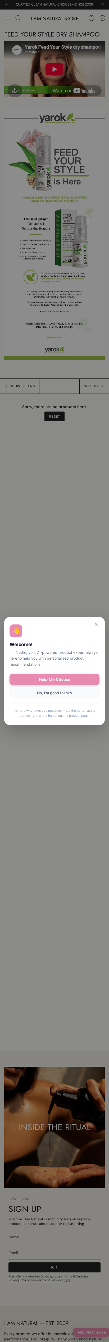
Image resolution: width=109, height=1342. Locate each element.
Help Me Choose (54, 679)
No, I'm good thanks (54, 693)
